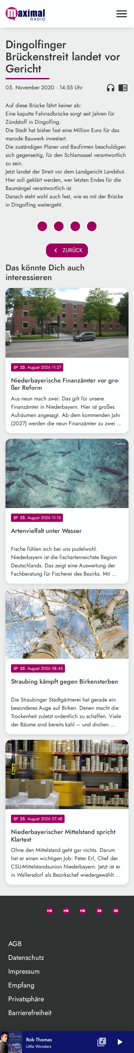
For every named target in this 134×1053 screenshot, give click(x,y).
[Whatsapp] (46, 909)
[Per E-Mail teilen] (91, 226)
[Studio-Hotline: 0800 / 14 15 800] (30, 909)
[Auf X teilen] (58, 226)
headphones (110, 87)
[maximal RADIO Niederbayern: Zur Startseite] (58, 14)
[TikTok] (13, 926)
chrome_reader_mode (123, 87)
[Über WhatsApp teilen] (75, 226)
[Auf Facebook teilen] (42, 226)
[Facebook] (63, 909)
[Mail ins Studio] (13, 909)
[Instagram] (79, 909)
